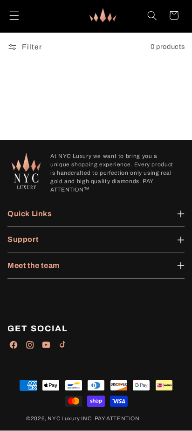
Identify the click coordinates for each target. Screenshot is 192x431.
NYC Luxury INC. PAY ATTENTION (93, 418)
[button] (14, 15)
